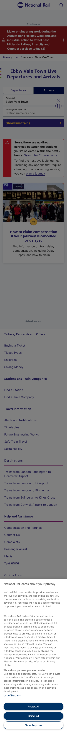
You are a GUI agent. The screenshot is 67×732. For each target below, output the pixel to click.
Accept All (33, 706)
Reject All (33, 715)
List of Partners (12, 695)
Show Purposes (33, 725)
